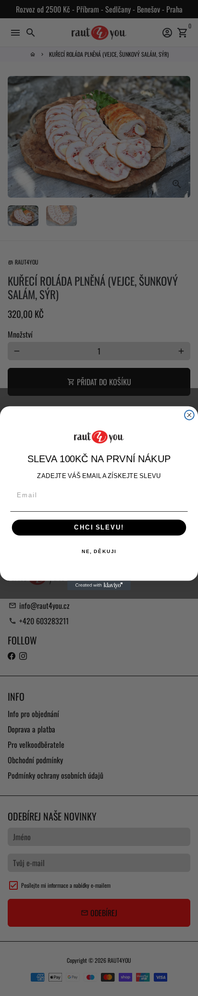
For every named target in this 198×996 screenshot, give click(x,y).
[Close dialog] (189, 415)
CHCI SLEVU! (99, 527)
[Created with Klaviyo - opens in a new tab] (99, 585)
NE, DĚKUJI (99, 551)
